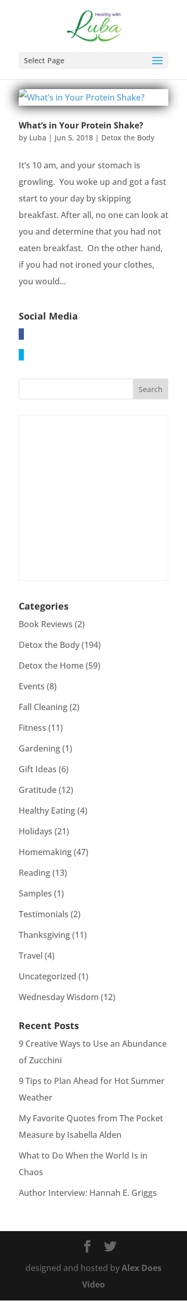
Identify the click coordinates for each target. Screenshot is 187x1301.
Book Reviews (46, 624)
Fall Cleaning (43, 707)
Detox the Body (127, 137)
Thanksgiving (44, 935)
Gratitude (38, 790)
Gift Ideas (38, 769)
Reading (34, 872)
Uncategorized (47, 976)
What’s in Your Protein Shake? (81, 125)
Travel (31, 955)
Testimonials (44, 914)
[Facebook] (21, 334)
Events (32, 686)
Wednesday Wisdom (59, 997)
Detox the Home (51, 665)
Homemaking (45, 852)
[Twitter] (21, 354)
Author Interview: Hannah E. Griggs (88, 1192)
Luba (37, 137)
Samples (35, 893)
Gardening (39, 748)
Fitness (32, 727)
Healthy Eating (47, 810)
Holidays (35, 831)
